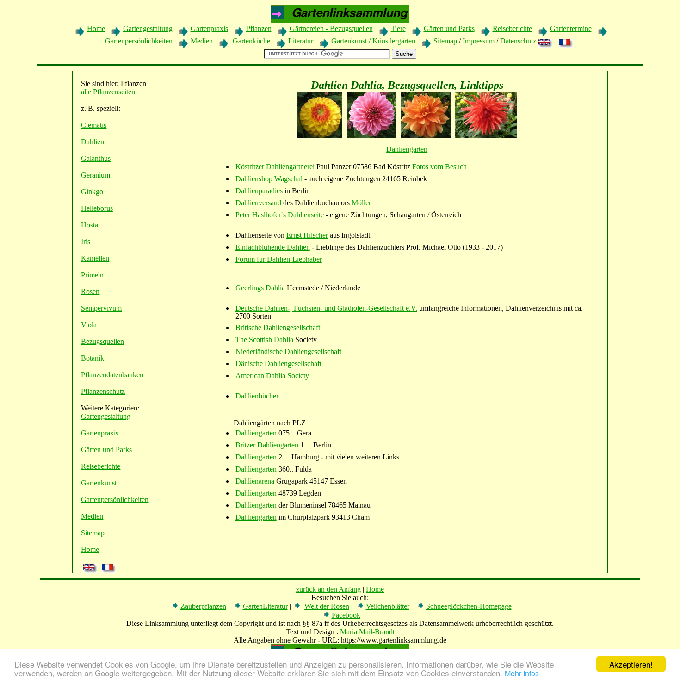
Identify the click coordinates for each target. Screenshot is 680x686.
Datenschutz (518, 41)
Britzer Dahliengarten (266, 445)
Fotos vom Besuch (439, 167)
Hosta (89, 225)
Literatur (300, 41)
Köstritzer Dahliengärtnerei (275, 167)
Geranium (95, 175)
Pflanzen (259, 28)
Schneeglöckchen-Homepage (469, 606)
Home (96, 28)
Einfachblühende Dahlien (272, 247)
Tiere (398, 28)
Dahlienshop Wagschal (269, 179)
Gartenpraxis (209, 28)
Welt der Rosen (326, 606)
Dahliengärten (406, 149)
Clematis (93, 125)
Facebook (346, 615)
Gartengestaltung (148, 28)
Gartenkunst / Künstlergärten (373, 41)
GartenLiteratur (265, 606)
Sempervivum (101, 308)
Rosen (90, 291)
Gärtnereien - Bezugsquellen (331, 28)
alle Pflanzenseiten (108, 92)
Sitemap (445, 41)
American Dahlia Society (272, 376)
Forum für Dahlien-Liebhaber (278, 259)
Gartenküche (251, 41)
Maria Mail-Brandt (367, 632)
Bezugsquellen (102, 341)
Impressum (479, 41)
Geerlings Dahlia (260, 288)
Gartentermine (571, 28)
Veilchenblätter (387, 606)
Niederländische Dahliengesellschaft (288, 351)
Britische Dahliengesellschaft (277, 327)
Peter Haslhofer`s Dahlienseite (279, 215)
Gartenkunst (99, 483)
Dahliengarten (256, 433)
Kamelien (95, 258)
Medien (202, 41)
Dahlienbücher (256, 396)
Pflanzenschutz (103, 391)
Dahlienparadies (259, 191)
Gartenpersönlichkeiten (139, 41)
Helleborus (97, 208)
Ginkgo (92, 192)
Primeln (92, 275)
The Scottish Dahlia (264, 339)
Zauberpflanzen (203, 606)
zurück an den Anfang (328, 589)
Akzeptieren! (631, 664)
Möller (361, 203)
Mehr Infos (522, 673)
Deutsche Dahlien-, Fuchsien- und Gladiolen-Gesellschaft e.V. (326, 308)
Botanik (92, 358)
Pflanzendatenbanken (112, 375)
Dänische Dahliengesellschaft (278, 364)
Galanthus (96, 158)
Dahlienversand (258, 203)
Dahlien (92, 142)
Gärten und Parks (449, 28)
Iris (85, 241)
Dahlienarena (254, 481)
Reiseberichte (512, 28)
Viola (89, 325)
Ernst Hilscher (307, 235)
